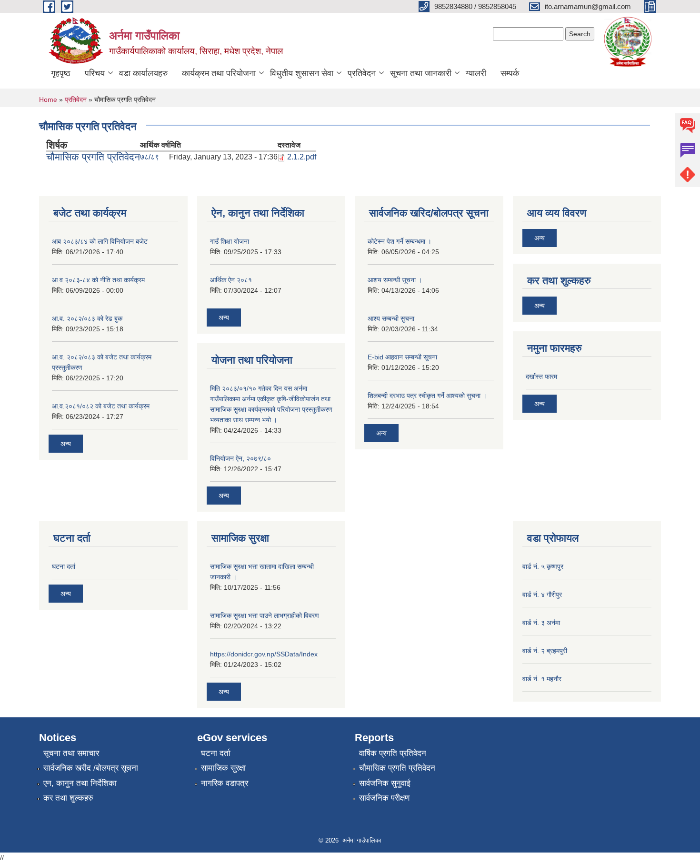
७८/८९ (149, 157)
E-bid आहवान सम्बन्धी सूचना (402, 357)
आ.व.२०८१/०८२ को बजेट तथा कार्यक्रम (101, 406)
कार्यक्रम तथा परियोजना (219, 73)
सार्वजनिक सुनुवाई (384, 783)
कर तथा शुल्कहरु (68, 798)
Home (48, 99)
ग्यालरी (476, 73)
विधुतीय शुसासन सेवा (301, 73)
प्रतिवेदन (362, 73)
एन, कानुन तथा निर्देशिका (80, 783)
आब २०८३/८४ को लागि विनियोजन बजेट (100, 241)
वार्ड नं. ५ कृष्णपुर (542, 566)
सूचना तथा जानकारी (420, 73)
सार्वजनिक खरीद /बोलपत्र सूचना (90, 768)
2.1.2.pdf (301, 157)
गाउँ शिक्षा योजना (229, 241)
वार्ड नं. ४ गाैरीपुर (542, 594)
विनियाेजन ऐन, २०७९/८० (240, 458)
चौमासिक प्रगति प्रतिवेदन (93, 156)
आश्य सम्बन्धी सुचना (391, 318)
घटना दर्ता (63, 566)
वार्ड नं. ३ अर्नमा (541, 622)
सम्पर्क (509, 73)
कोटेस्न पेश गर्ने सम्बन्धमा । (399, 241)
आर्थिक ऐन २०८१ (231, 280)
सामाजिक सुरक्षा (223, 768)
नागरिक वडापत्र (224, 783)
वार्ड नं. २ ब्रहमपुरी (544, 651)
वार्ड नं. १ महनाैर (541, 679)
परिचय (95, 73)
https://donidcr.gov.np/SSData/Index (264, 654)
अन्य (65, 443)
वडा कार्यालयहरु (143, 73)
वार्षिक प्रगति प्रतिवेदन (392, 753)
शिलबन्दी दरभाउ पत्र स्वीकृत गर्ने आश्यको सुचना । (427, 395)
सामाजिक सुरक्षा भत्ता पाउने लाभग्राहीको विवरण (264, 615)
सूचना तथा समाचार (71, 753)
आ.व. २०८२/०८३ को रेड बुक (87, 318)
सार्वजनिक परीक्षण (384, 798)
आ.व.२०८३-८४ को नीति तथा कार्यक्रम (98, 280)
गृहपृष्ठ (60, 73)
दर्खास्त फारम (541, 376)
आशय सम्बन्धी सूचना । (395, 280)
